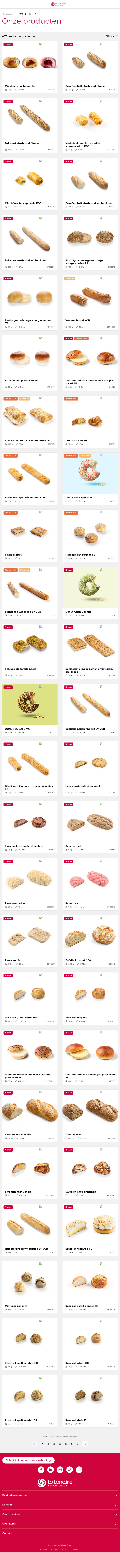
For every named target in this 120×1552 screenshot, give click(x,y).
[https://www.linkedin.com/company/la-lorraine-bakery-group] (50, 1469)
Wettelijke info (46, 1549)
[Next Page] (85, 1444)
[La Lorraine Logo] (60, 4)
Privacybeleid (60, 1549)
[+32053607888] (69, 1469)
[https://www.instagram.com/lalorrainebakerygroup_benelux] (60, 1469)
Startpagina (8, 14)
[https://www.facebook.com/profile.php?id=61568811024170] (41, 1469)
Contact (7, 1533)
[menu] (117, 4)
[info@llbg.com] (79, 1469)
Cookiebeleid (75, 1549)
